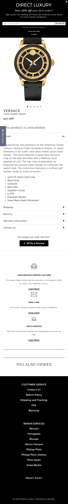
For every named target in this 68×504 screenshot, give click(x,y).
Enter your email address (10, 20)
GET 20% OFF (60, 23)
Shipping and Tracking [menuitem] (33, 400)
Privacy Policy (34, 478)
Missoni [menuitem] (33, 439)
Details (7, 136)
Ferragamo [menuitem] (34, 434)
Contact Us (9, 227)
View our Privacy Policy (34, 31)
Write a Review (37, 244)
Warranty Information (15, 221)
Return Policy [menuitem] (34, 395)
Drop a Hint (33, 313)
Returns (7, 214)
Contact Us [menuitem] (34, 389)
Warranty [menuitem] (33, 410)
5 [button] (40, 106)
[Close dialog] (66, 1)
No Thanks (34, 34)
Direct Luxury (27, 499)
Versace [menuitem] (34, 428)
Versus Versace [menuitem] (34, 444)
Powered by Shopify (45, 499)
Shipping (8, 207)
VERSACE (11, 111)
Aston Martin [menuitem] (34, 465)
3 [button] (34, 106)
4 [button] (37, 106)
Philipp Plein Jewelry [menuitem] (34, 454)
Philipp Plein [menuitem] (34, 449)
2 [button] (30, 106)
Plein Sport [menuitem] (34, 460)
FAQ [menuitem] (34, 405)
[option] (34, 63)
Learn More (33, 289)
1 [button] (27, 106)
